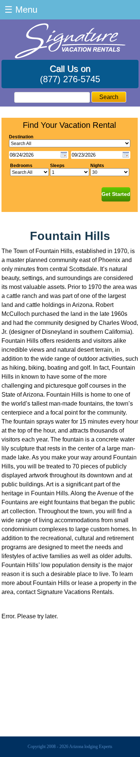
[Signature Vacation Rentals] (70, 56)
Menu (20, 9)
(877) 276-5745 (70, 79)
